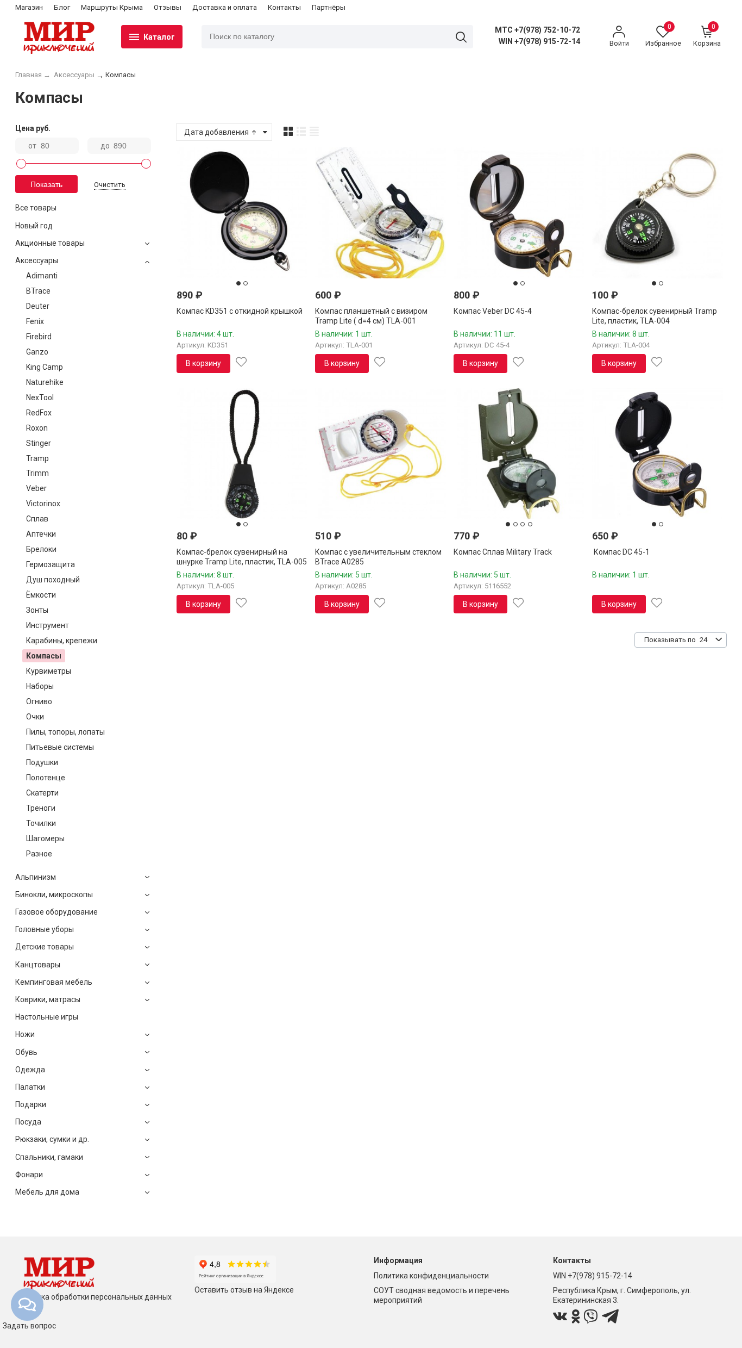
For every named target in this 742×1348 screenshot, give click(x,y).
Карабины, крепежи (61, 640)
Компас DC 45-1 (621, 552)
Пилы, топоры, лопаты (65, 732)
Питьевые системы (60, 747)
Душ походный (53, 579)
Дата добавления (217, 132)
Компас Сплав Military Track (503, 552)
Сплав (37, 518)
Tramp (37, 458)
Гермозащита (50, 564)
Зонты (37, 610)
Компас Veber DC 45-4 (493, 311)
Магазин (29, 7)
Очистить (109, 185)
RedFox (39, 412)
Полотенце (45, 777)
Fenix (35, 321)
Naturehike (45, 382)
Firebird (39, 336)
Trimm (37, 473)
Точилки (41, 823)
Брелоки (41, 549)
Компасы (43, 655)
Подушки (42, 762)
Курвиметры (48, 671)
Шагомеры (45, 838)
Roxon (37, 428)
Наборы (40, 686)
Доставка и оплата (224, 7)
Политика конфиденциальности (431, 1275)
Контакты (284, 7)
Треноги (40, 808)
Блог (62, 7)
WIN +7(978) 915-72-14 (539, 41)
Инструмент (47, 625)
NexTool (40, 397)
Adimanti (42, 275)
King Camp (44, 367)
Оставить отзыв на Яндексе (244, 1289)
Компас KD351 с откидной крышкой (240, 311)
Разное (39, 853)
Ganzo (37, 351)
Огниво (39, 701)
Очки (35, 716)
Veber (36, 488)
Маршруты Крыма (112, 7)
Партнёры (328, 7)
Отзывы (167, 7)
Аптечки (41, 534)
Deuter (37, 306)
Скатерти (42, 792)
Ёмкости (41, 595)
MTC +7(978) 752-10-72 (537, 30)
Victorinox (43, 503)
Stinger (38, 443)
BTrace (38, 291)
